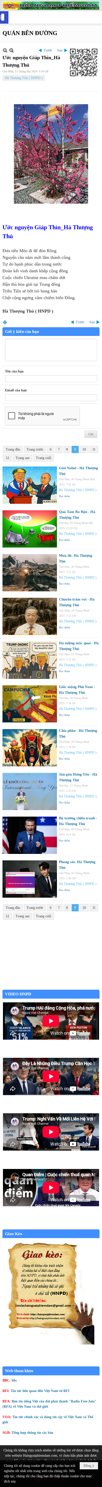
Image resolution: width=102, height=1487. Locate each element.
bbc (14, 1380)
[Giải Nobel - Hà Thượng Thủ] (29, 485)
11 (94, 449)
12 (7, 458)
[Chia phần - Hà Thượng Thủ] (29, 747)
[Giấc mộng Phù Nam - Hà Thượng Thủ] (29, 704)
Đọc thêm (64, 496)
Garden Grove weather (51, 987)
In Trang (4, 322)
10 (84, 449)
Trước (48, 50)
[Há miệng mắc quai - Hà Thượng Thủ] (29, 660)
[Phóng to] (11, 50)
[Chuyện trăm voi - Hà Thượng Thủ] (29, 616)
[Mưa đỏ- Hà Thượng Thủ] (29, 572)
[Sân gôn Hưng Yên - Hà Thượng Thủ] (29, 791)
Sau (59, 50)
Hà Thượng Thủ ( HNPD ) (24, 78)
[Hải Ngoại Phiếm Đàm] (51, 5)
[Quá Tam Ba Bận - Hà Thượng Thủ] (29, 529)
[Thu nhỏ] (5, 50)
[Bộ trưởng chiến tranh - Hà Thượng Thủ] (29, 835)
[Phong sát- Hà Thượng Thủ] (29, 879)
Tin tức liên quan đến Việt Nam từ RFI (40, 1391)
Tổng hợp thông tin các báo (32, 1433)
